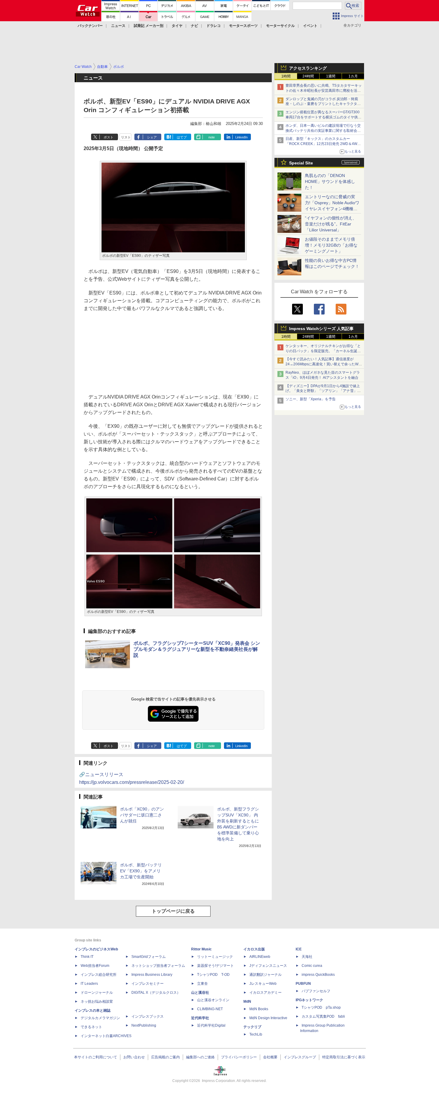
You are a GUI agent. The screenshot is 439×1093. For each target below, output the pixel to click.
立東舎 (202, 983)
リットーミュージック (215, 957)
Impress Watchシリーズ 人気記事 (321, 328)
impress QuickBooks (318, 975)
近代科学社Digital (211, 1025)
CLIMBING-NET (210, 1009)
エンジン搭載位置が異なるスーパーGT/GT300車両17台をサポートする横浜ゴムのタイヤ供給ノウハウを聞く (323, 117)
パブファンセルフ (316, 991)
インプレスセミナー (147, 983)
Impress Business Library (151, 975)
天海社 (307, 957)
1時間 (286, 76)
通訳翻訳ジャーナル (265, 975)
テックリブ (252, 1027)
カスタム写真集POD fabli (323, 1016)
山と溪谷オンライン (213, 1000)
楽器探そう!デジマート (215, 966)
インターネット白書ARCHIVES (106, 1036)
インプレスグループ (300, 1057)
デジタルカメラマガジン (100, 1018)
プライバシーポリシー (239, 1057)
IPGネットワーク (309, 1000)
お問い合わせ (134, 1057)
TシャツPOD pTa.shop (321, 1007)
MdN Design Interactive (268, 1018)
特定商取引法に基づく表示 (343, 1057)
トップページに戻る (173, 911)
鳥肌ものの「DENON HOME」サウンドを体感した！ (330, 181)
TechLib (255, 1034)
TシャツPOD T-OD (213, 975)
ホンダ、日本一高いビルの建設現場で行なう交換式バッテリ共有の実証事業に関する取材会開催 (323, 130)
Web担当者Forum (95, 966)
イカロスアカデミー (265, 992)
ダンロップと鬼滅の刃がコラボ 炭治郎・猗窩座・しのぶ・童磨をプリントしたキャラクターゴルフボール (323, 104)
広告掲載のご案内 (165, 1057)
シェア (152, 137)
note (211, 137)
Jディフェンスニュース (268, 966)
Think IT (87, 957)
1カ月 (353, 76)
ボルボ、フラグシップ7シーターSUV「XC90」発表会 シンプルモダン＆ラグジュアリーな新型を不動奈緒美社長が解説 (196, 649)
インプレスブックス (147, 1016)
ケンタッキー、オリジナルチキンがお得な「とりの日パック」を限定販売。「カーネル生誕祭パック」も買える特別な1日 (323, 351)
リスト (126, 137)
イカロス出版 (254, 949)
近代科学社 (200, 1018)
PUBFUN (303, 983)
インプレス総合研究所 (98, 975)
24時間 (308, 76)
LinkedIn (241, 137)
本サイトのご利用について (95, 1057)
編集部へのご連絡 (200, 1057)
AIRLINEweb (259, 957)
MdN (247, 1001)
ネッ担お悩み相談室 (97, 1001)
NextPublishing (143, 1025)
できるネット (91, 1027)
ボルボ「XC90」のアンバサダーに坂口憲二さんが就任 (142, 815)
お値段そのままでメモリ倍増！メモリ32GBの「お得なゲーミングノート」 (331, 245)
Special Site (301, 163)
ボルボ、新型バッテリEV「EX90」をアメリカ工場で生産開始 (141, 871)
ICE (299, 949)
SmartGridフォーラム (148, 957)
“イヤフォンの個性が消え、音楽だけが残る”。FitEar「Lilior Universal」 (331, 224)
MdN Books (258, 1009)
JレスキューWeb (263, 983)
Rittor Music (201, 949)
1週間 (330, 76)
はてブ (182, 137)
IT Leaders (89, 983)
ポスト (108, 137)
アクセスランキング (308, 68)
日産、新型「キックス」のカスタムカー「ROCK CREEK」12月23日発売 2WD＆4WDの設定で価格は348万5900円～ (322, 144)
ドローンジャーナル (97, 992)
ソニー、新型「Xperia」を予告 (310, 399)
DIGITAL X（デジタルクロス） (155, 992)
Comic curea (312, 966)
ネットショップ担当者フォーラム (158, 966)
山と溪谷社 (200, 992)
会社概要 (270, 1057)
